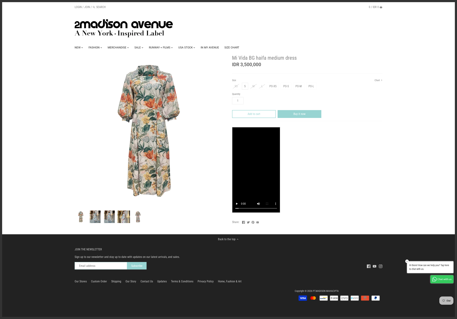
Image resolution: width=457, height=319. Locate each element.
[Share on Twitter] (248, 221)
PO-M (298, 86)
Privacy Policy (206, 281)
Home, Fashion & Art (230, 281)
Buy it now (299, 114)
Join (87, 7)
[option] (81, 217)
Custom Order (99, 281)
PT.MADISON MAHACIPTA (326, 291)
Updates (162, 281)
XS (236, 86)
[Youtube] (374, 266)
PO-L (311, 86)
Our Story (130, 281)
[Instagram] (380, 266)
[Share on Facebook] (243, 221)
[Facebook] (368, 266)
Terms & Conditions (182, 281)
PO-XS (273, 86)
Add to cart (254, 114)
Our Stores (81, 281)
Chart (377, 80)
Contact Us (146, 281)
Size (234, 80)
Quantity (236, 94)
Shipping (116, 281)
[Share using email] (257, 221)
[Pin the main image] (253, 221)
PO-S (286, 86)
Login (78, 7)
